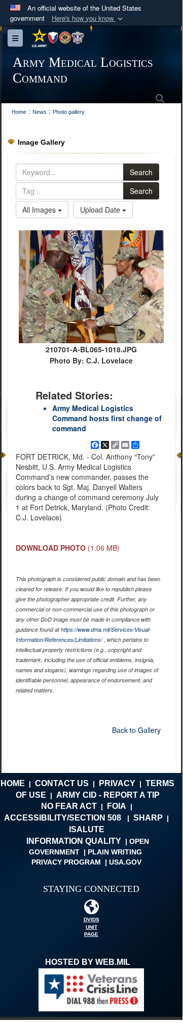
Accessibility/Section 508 (62, 817)
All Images (40, 209)
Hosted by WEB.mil (87, 962)
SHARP (148, 817)
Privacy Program (66, 862)
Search (141, 172)
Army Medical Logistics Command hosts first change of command (107, 418)
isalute (86, 829)
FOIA (116, 806)
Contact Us (62, 783)
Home (13, 783)
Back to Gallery (136, 730)
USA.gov (125, 862)
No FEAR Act (69, 806)
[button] (88, 18)
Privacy (117, 783)
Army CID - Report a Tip (108, 795)
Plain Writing (115, 852)
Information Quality (73, 841)
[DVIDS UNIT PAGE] (91, 909)
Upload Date (101, 209)
